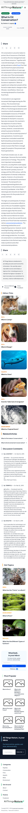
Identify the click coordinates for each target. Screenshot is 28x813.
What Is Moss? (7, 616)
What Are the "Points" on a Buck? (14, 590)
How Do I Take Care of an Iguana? (12, 402)
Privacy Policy (4, 810)
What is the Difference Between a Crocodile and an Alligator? (19, 692)
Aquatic (4, 372)
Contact (5, 790)
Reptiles (5, 638)
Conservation (7, 770)
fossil (19, 65)
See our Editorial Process (9, 287)
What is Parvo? (7, 689)
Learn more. (14, 3)
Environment (5, 426)
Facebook (6, 798)
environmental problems (14, 223)
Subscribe (14, 666)
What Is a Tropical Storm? (10, 429)
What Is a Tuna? (6, 374)
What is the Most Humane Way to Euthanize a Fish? (19, 727)
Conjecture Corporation (17, 808)
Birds (4, 587)
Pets (2, 317)
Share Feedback (20, 287)
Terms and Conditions (13, 810)
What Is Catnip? (6, 319)
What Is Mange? (6, 347)
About (4, 788)
